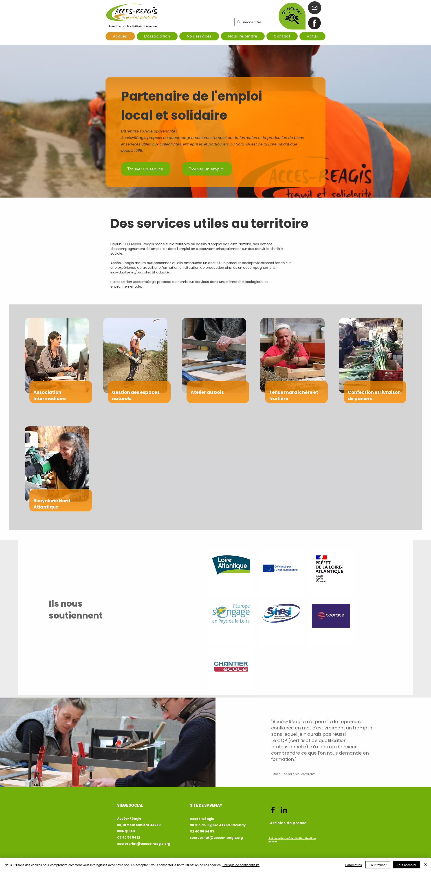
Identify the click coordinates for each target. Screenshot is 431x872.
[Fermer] (425, 864)
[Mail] (314, 7)
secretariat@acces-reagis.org (143, 843)
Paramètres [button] (353, 865)
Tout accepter (406, 865)
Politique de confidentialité (240, 865)
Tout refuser (378, 865)
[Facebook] (272, 810)
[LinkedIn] (283, 810)
